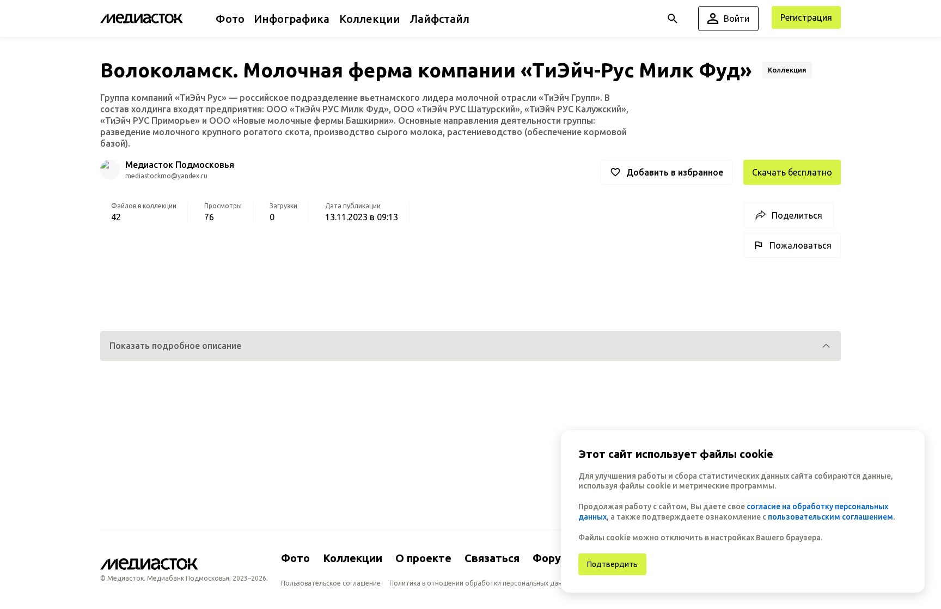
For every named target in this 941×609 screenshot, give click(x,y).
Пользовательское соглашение (331, 583)
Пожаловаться (800, 245)
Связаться (492, 558)
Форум (551, 558)
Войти (736, 18)
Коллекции (352, 558)
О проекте (423, 558)
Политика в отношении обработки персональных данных (481, 583)
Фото (295, 558)
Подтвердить (612, 564)
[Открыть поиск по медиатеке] (672, 18)
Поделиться (797, 215)
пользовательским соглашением (830, 516)
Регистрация (806, 17)
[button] (470, 346)
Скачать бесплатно (792, 172)
